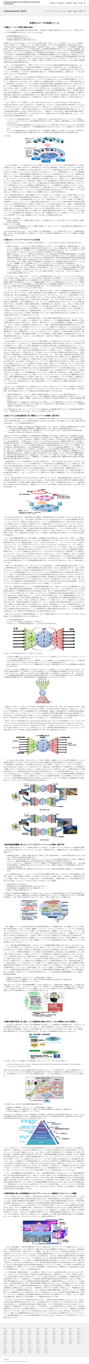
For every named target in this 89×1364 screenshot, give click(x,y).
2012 (21, 1337)
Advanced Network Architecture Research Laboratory (22, 3)
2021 (29, 1328)
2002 (21, 1346)
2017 (62, 1328)
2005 (78, 1337)
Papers (75, 11)
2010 (37, 1337)
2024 (5, 1328)
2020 (37, 1328)
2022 (21, 1328)
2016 (70, 1328)
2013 (13, 1337)
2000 (37, 1346)
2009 (45, 1337)
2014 (5, 1337)
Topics (69, 11)
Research (52, 3)
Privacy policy (6, 1359)
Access (81, 3)
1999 (45, 1346)
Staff (81, 11)
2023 (13, 1328)
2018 (54, 1328)
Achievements (61, 3)
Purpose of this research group (55, 11)
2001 (29, 1346)
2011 (29, 1337)
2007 (62, 1337)
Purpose (6, 1330)
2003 (13, 1346)
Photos (75, 3)
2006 (70, 1337)
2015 (78, 1328)
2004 (5, 1346)
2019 (45, 1328)
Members (69, 3)
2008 (54, 1337)
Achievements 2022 (15, 11)
